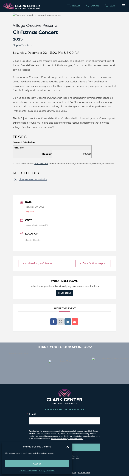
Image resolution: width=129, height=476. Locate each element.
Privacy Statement (47, 470)
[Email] (75, 321)
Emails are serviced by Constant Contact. (67, 438)
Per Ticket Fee (41, 163)
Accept (37, 463)
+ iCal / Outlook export (93, 263)
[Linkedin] (67, 321)
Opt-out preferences (28, 470)
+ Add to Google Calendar (38, 263)
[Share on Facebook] (53, 321)
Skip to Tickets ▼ (22, 45)
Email (32, 414)
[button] (67, 446)
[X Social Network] (60, 321)
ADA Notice (84, 472)
